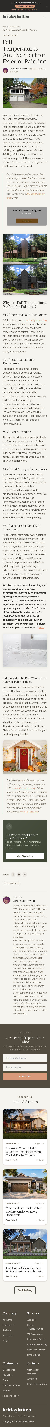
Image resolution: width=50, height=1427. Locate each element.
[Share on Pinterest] (13, 874)
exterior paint (11, 883)
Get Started (23, 856)
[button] (27, 210)
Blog (4, 27)
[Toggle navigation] (44, 17)
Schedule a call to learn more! (24, 9)
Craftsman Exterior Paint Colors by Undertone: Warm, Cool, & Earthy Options (24, 1151)
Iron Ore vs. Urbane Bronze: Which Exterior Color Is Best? (24, 1269)
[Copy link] (24, 874)
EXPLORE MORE (27, 221)
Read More (10, 1160)
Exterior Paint (14, 27)
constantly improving (35, 320)
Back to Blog (25, 1290)
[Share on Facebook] (19, 874)
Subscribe (25, 1076)
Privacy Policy (9, 1416)
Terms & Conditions (26, 1416)
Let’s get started (29, 811)
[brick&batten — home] (16, 17)
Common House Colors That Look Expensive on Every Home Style (23, 1211)
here (41, 627)
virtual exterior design (25, 788)
